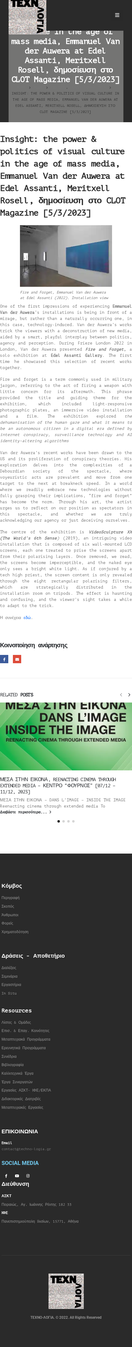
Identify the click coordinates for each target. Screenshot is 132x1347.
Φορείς (7, 923)
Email (17, 659)
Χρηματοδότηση (15, 932)
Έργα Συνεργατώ (16, 1082)
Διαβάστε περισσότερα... (24, 812)
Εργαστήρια (11, 985)
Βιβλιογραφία (13, 1065)
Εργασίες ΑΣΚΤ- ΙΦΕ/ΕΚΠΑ (26, 1090)
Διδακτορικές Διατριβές (21, 1099)
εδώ (27, 617)
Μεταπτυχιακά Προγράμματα (26, 1039)
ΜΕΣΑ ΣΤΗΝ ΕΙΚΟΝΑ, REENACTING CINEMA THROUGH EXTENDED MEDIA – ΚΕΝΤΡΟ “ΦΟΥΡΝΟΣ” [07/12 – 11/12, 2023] (58, 786)
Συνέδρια (9, 1057)
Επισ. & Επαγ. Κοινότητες (25, 1031)
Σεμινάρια (9, 977)
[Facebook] (6, 1175)
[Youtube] (17, 1175)
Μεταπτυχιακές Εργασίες (22, 1108)
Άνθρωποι (10, 915)
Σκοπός (8, 907)
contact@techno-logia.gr (26, 1149)
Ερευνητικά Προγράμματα (24, 1048)
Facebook (4, 659)
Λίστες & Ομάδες (16, 1023)
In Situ (9, 993)
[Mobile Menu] (117, 15)
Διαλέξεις (9, 968)
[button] (121, 694)
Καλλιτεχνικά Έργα (17, 1074)
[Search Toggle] (101, 15)
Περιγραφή (11, 898)
